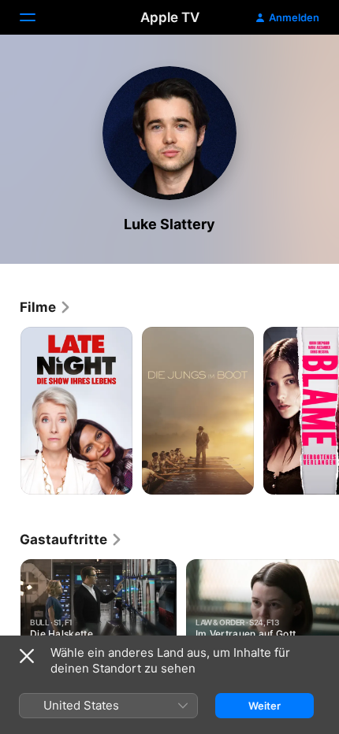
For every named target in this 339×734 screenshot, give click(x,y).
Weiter (264, 705)
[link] (46, 307)
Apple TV (169, 17)
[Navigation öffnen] (37, 17)
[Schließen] (27, 656)
